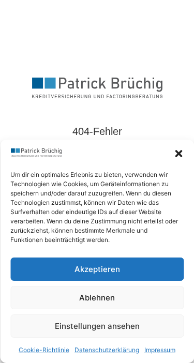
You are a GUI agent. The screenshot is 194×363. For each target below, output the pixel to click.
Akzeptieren (97, 269)
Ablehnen (97, 298)
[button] (178, 153)
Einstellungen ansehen (97, 326)
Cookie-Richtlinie (44, 350)
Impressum (159, 350)
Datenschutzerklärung (106, 350)
